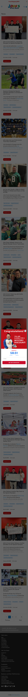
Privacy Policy (23, 365)
